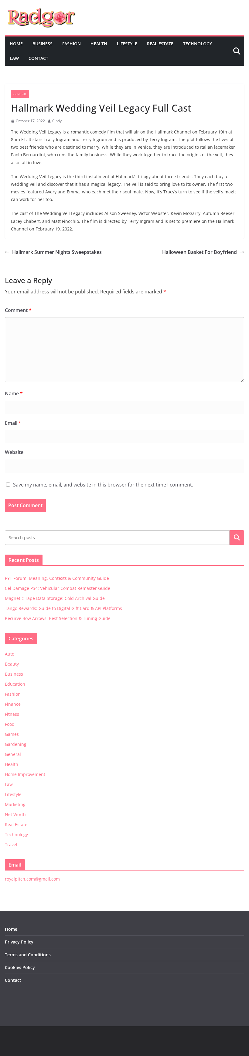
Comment (18, 310)
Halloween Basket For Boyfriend (199, 252)
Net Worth (15, 814)
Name (14, 393)
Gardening (15, 744)
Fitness (12, 714)
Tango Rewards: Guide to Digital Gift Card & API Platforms (63, 608)
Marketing (15, 804)
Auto (9, 654)
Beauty (12, 664)
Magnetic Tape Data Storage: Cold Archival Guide (55, 598)
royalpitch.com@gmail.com (32, 879)
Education (15, 684)
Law (14, 58)
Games (12, 734)
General (20, 94)
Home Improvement (25, 774)
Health (98, 44)
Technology (197, 44)
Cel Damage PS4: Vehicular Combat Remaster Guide (57, 588)
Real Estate (160, 44)
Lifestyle (127, 44)
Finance (13, 704)
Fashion (71, 44)
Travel (11, 844)
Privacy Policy (19, 942)
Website (14, 452)
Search (237, 537)
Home (16, 44)
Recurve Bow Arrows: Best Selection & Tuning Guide (58, 618)
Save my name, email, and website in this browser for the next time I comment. (103, 484)
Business (42, 44)
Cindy (57, 120)
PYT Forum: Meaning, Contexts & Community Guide (57, 578)
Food (10, 724)
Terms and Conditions (28, 954)
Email (13, 423)
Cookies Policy (20, 967)
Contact (38, 58)
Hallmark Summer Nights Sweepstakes (57, 252)
